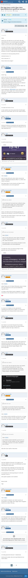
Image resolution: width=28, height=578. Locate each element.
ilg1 (6, 497)
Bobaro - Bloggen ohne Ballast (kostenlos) (12, 21)
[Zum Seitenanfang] (25, 576)
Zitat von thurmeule (8, 232)
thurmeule (13, 89)
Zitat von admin (8, 200)
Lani (3, 11)
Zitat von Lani (7, 403)
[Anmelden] (22, 1)
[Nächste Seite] (16, 565)
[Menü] (26, 1)
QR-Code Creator (16, 14)
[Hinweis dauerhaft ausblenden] (26, 14)
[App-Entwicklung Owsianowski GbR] (7, 1)
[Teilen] (26, 26)
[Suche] (19, 1)
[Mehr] (25, 35)
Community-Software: (14, 576)
